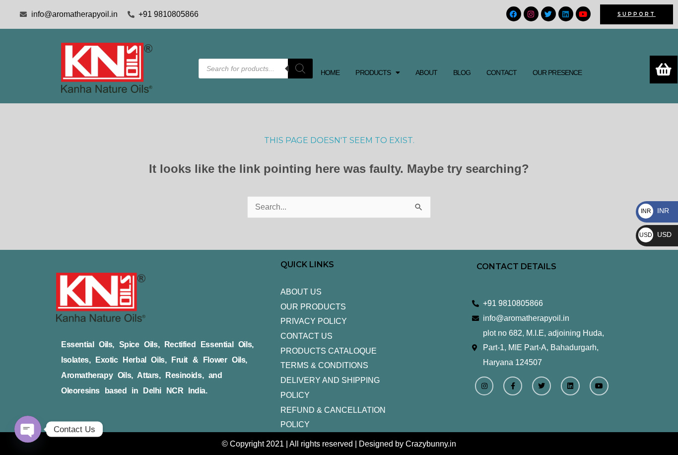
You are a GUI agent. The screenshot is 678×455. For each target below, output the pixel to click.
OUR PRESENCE (557, 72)
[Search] (300, 68)
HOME (330, 72)
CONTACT (501, 72)
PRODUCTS (373, 72)
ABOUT (426, 72)
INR (655, 211)
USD (655, 234)
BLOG (462, 72)
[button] (377, 72)
